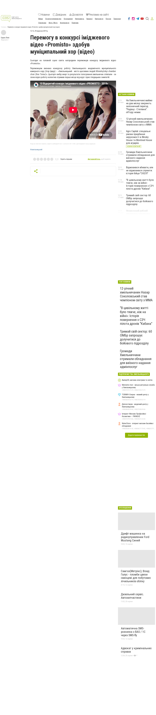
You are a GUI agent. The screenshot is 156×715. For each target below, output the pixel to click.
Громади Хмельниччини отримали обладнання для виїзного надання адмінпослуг (140, 156)
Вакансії (90, 19)
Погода (108, 19)
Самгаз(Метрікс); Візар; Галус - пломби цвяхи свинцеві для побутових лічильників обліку (136, 576)
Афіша (40, 19)
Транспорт (117, 19)
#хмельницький (36, 150)
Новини (45, 14)
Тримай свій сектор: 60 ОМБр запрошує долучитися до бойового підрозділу (139, 200)
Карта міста (99, 19)
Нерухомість (79, 19)
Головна (3, 27)
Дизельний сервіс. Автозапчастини (132, 596)
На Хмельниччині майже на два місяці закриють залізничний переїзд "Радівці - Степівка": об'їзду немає (139, 106)
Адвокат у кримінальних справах (136, 650)
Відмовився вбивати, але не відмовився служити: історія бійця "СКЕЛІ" (139, 170)
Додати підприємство (53, 19)
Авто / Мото (53, 23)
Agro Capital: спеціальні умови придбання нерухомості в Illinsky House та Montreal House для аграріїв (139, 137)
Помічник (75, 23)
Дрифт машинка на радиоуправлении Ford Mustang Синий (135, 537)
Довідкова (42, 23)
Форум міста (64, 23)
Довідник (60, 14)
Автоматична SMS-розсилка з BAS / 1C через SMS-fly (133, 632)
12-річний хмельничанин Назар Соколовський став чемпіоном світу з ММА (140, 121)
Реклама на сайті (99, 14)
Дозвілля (77, 14)
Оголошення (68, 19)
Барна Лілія (5, 38)
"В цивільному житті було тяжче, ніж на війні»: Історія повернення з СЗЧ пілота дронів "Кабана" (140, 184)
